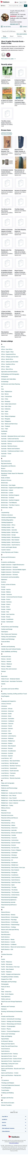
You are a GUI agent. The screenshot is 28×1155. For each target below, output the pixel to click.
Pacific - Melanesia (6, 962)
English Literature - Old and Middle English (13, 569)
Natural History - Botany (8, 914)
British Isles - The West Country (10, 505)
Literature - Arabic (6, 713)
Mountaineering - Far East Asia (10, 847)
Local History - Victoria (7, 775)
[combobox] (16, 5)
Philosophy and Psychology (8, 981)
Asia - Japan (4, 411)
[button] (19, 24)
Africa (3, 347)
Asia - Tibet (4, 428)
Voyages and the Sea (7, 1097)
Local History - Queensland (9, 768)
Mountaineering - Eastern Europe (10, 842)
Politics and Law (5, 999)
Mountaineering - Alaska (8, 825)
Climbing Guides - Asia (7, 527)
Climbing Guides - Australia (9, 530)
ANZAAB (12, 24)
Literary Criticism (6, 703)
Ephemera (4, 579)
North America (5, 937)
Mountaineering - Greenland (9, 852)
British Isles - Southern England (10, 500)
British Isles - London (7, 492)
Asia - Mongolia (5, 419)
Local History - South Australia (10, 770)
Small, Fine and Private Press (9, 1046)
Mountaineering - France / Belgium (11, 850)
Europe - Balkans (6, 592)
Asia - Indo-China (6, 406)
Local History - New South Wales (10, 760)
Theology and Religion (7, 1083)
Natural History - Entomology (9, 917)
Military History (5, 808)
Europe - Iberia (5, 607)
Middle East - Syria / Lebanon (9, 803)
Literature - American (7, 711)
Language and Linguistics (8, 701)
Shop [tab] (4, 36)
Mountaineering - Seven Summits (10, 877)
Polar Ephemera (5, 996)
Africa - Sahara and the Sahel (9, 361)
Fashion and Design (6, 629)
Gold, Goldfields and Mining (9, 651)
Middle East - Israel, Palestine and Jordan (13, 800)
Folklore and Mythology (7, 639)
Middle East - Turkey (7, 805)
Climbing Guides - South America (10, 545)
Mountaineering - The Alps (8, 887)
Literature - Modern (7, 743)
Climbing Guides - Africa (8, 525)
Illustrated (4, 676)
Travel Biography (6, 1088)
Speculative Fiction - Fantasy (9, 1053)
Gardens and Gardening (8, 646)
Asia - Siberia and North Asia (9, 423)
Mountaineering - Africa (8, 823)
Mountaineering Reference (9, 904)
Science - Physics (6, 1029)
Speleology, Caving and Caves (9, 1063)
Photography (5, 984)
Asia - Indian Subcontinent (8, 404)
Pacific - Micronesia (6, 964)
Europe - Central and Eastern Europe (11, 597)
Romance (4, 1009)
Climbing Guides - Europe (8, 535)
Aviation (3, 456)
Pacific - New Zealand (7, 969)
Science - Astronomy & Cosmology (11, 1019)
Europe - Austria (5, 589)
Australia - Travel (6, 453)
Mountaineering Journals (8, 902)
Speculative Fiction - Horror (9, 1056)
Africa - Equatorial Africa (8, 354)
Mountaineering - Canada (8, 835)
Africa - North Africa (7, 359)
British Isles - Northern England (10, 495)
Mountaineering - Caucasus (9, 837)
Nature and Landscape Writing (10, 929)
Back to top (14, 1112)
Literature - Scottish (7, 753)
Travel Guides (5, 1090)
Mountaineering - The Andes (9, 890)
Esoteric (3, 582)
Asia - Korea (4, 414)
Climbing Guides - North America (10, 542)
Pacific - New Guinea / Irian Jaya (10, 967)
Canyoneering (5, 512)
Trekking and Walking (7, 1092)
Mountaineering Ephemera (8, 899)
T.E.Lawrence (5, 1080)
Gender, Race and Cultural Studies (11, 649)
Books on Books (5, 477)
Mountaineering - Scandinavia (9, 875)
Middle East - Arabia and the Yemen (11, 793)
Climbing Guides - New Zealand (10, 540)
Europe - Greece (5, 604)
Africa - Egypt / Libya (7, 351)
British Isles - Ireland (7, 490)
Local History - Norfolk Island (9, 763)
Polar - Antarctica (6, 991)
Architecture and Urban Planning (10, 384)
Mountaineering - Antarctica (9, 827)
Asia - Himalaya (5, 401)
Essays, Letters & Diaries (8, 584)
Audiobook (4, 431)
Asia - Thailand (5, 426)
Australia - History (6, 443)
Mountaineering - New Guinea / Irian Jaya (13, 867)
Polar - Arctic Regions (7, 994)
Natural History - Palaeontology (10, 924)
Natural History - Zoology (8, 927)
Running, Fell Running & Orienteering (11, 1011)
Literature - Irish (6, 731)
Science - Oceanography (8, 1026)
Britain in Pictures (6, 480)
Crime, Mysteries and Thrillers (9, 552)
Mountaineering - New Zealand (10, 870)
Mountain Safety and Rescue (9, 818)
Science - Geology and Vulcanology (11, 1021)
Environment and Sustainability (10, 577)
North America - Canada (8, 942)
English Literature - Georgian (9, 567)
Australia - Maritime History (9, 446)
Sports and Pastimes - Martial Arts (11, 1075)
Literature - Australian (7, 718)
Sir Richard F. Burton (7, 1041)
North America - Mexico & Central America (13, 947)
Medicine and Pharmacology (9, 788)
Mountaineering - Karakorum (9, 862)
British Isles (4, 482)
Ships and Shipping (6, 1036)
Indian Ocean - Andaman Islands (10, 679)
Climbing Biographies (7, 520)
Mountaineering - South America (10, 880)
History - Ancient (6, 659)
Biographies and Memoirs (8, 466)
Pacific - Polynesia (6, 971)
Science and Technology (8, 1034)
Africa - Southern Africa (8, 364)
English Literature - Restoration (10, 572)
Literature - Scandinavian (8, 751)
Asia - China (4, 399)
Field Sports (4, 631)
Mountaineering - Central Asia (9, 840)
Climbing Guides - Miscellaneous (10, 537)
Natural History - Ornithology (9, 922)
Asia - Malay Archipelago (8, 416)
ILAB (16, 24)
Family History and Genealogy (9, 626)
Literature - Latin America (8, 736)
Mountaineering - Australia (9, 830)
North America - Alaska (7, 939)
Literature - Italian (6, 733)
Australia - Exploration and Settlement (12, 441)
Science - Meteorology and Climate (11, 1024)
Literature (4, 706)
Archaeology (4, 381)
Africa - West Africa (7, 369)
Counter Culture (5, 549)
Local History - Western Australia (10, 778)
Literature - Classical (7, 723)
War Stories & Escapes (7, 1102)
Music (3, 907)
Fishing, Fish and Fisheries (8, 636)
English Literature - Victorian (9, 574)
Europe (3, 587)
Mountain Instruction (7, 815)
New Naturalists (5, 934)
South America (5, 1051)
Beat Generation (6, 461)
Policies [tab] (19, 36)
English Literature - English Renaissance (12, 564)
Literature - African (6, 708)
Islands (3, 684)
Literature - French (6, 726)
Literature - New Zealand (8, 746)
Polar (2, 989)
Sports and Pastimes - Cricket (9, 1073)
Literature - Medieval (7, 738)
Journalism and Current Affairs (10, 688)
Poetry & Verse (5, 986)
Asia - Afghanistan (6, 391)
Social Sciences (5, 1048)
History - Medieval (6, 664)
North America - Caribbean (8, 944)
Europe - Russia (5, 616)
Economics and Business (8, 562)
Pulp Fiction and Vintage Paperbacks (11, 1001)
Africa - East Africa (6, 349)
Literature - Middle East (8, 741)
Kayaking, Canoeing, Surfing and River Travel (14, 693)
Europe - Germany (6, 602)
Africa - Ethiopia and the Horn (9, 356)
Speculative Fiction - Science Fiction (11, 1058)
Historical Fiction (6, 656)
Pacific (3, 959)
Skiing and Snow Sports (8, 1043)
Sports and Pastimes (7, 1066)
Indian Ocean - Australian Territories (11, 681)
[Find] (25, 5)
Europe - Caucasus (6, 594)
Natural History (5, 912)
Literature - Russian (7, 748)
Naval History (5, 932)
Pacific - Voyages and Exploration (10, 974)
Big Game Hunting (6, 463)
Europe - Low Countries (7, 614)
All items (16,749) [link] (6, 133)
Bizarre (3, 468)
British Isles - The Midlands (9, 502)
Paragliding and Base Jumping (9, 976)
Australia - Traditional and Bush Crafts (12, 451)
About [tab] (11, 36)
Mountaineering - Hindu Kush (9, 857)
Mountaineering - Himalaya (9, 855)
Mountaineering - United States (10, 895)
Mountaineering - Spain (8, 885)
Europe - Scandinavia (7, 619)
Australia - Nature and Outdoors (10, 448)
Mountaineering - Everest (8, 845)
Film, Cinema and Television (9, 634)
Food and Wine (5, 641)
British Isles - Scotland (7, 497)
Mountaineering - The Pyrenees (10, 892)
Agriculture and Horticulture (9, 371)
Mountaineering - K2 (7, 860)
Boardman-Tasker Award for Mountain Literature (12, 474)
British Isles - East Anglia (8, 485)
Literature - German (7, 728)
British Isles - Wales (6, 507)
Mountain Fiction (6, 813)
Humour (3, 671)
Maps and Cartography (7, 783)
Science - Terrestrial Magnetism (10, 1031)
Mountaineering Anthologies (9, 897)
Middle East (4, 790)
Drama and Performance (8, 557)
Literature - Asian (6, 716)
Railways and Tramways (8, 1006)
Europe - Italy (5, 612)
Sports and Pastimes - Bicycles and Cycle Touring (13, 1069)
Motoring (3, 810)
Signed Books (5, 1038)
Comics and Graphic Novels (9, 547)
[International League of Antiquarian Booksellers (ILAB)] (8, 57)
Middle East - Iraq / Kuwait (9, 798)
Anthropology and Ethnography (10, 374)
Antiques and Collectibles (8, 379)
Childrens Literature (7, 515)
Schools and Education (7, 1016)
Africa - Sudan (5, 366)
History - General (6, 661)
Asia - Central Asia (6, 396)
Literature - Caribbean (7, 721)
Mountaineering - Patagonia (9, 872)
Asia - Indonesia (5, 409)
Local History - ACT (6, 758)
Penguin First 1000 (6, 979)
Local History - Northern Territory (10, 765)
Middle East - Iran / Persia (8, 795)
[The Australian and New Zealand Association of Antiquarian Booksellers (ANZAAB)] (3, 57)
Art (2, 386)
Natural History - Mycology (9, 919)
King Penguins (5, 696)
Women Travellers (6, 1105)
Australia (3, 433)
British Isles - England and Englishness (12, 487)
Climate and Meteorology (8, 517)
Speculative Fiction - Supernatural (11, 1061)
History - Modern (6, 666)
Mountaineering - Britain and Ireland (11, 832)
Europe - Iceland (5, 609)
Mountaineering (5, 820)
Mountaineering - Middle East (9, 865)
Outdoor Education (6, 954)
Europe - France (5, 599)
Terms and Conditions (14, 1143)
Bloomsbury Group (6, 471)
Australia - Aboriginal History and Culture (13, 436)
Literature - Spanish (7, 756)
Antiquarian (4, 376)
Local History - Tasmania (8, 773)
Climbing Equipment (7, 522)
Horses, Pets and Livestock (9, 669)
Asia (2, 389)
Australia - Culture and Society (10, 438)
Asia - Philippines (6, 421)
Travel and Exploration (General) (10, 1085)
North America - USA (7, 949)
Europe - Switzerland (7, 621)
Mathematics (5, 785)
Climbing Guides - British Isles (9, 532)
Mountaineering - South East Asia (10, 882)
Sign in (21, 2)
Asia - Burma (4, 394)
